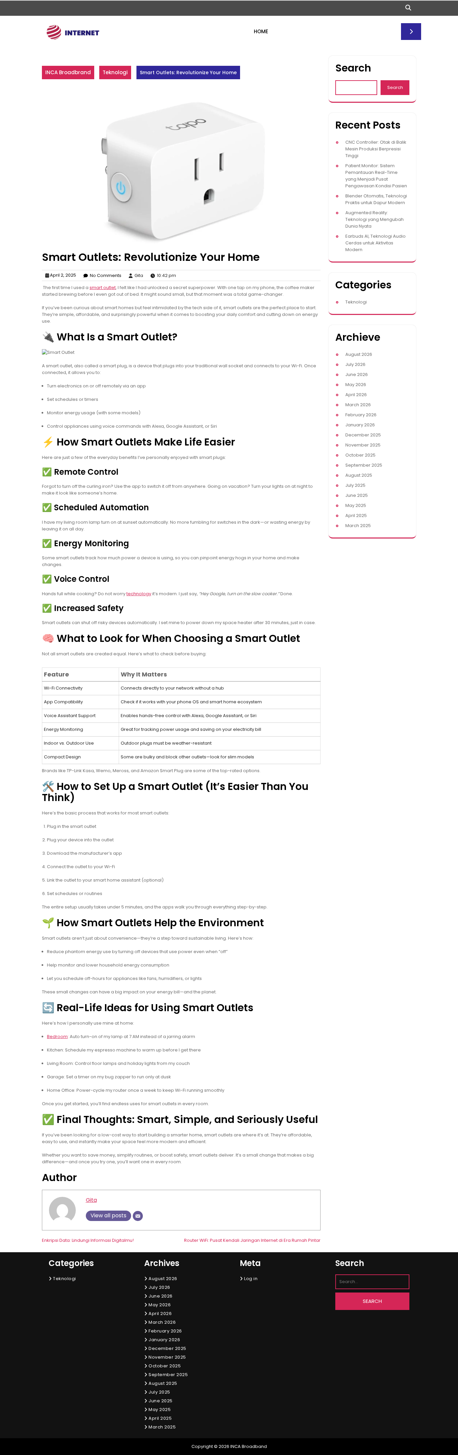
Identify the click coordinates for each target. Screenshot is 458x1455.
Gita (91, 1200)
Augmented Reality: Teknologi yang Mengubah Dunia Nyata (374, 219)
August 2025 (358, 475)
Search (353, 68)
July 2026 (355, 364)
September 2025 (363, 465)
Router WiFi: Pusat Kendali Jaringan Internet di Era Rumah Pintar (252, 1240)
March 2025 (358, 525)
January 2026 (360, 425)
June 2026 (356, 374)
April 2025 (356, 515)
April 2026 (356, 394)
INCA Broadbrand (68, 72)
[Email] (138, 1216)
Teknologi (115, 72)
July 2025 (355, 485)
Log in (250, 1278)
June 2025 (356, 495)
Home (261, 31)
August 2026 (358, 354)
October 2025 (360, 455)
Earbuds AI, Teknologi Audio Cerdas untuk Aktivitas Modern (375, 243)
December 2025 (363, 435)
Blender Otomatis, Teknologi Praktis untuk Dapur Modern (376, 199)
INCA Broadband (248, 1446)
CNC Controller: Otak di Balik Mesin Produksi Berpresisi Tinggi (375, 149)
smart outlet (103, 287)
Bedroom (57, 1036)
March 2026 (358, 405)
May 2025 (355, 505)
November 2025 (363, 445)
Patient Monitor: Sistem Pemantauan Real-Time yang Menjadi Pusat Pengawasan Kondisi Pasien (376, 175)
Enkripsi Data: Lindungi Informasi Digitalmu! (88, 1240)
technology (138, 594)
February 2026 (361, 415)
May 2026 (355, 384)
